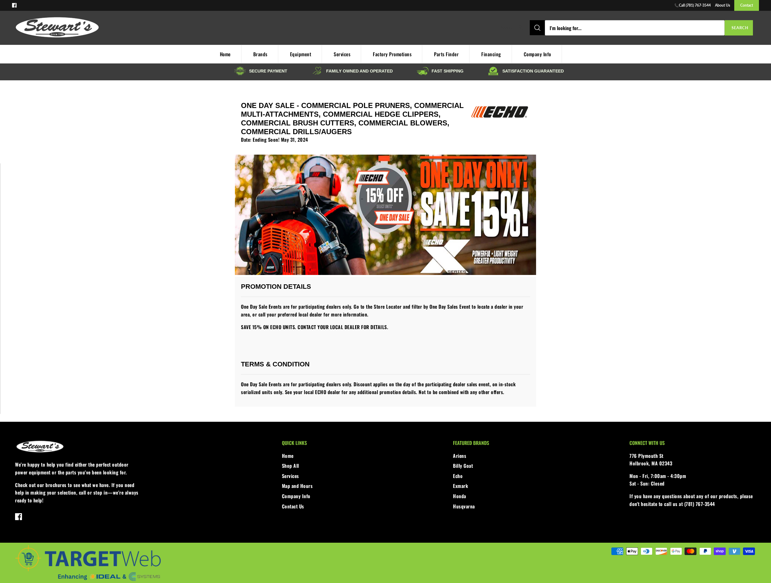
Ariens (459, 455)
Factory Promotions (392, 54)
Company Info (537, 54)
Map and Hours (297, 485)
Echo (458, 476)
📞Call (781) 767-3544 (692, 5)
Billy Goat (463, 465)
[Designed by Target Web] (88, 580)
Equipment (300, 54)
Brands (260, 54)
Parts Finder (446, 54)
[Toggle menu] (494, 28)
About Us (722, 5)
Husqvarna (464, 506)
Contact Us (293, 506)
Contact (746, 5)
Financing (491, 54)
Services (342, 54)
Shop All (290, 465)
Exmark (460, 485)
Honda (459, 496)
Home (225, 54)
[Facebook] (14, 5)
